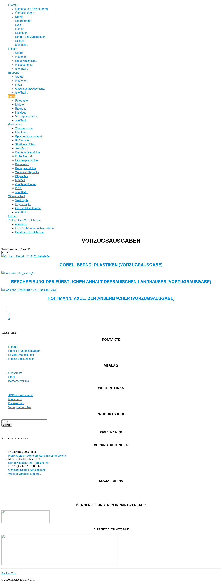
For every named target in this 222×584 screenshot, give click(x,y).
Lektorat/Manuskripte (21, 355)
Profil (11, 377)
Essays (19, 41)
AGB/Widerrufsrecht (20, 395)
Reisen (12, 49)
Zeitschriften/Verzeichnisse (24, 220)
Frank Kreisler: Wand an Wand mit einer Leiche (37, 455)
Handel (12, 347)
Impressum (15, 399)
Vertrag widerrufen (19, 407)
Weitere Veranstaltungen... (24, 474)
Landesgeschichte (26, 160)
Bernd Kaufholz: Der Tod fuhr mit (28, 463)
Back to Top (8, 573)
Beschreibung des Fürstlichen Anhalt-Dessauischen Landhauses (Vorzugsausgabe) (111, 281)
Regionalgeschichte (27, 152)
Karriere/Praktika (18, 381)
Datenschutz (16, 403)
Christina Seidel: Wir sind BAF (27, 470)
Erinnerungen (23, 21)
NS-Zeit (20, 180)
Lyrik (18, 25)
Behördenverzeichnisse (29, 232)
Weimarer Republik (27, 172)
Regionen (21, 57)
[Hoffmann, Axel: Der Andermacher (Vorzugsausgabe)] (28, 290)
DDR (18, 188)
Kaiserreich (22, 164)
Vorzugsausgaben (26, 116)
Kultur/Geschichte (26, 61)
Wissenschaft (16, 196)
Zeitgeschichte (24, 128)
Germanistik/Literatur (28, 208)
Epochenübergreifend (28, 136)
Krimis (19, 17)
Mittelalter (21, 132)
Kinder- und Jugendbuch (30, 37)
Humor (19, 29)
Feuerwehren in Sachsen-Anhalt (35, 228)
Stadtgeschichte (25, 144)
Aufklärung (22, 148)
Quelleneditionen (25, 184)
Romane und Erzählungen (31, 9)
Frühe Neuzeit (24, 156)
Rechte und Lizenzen (21, 359)
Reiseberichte (23, 65)
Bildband (13, 73)
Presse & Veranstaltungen (24, 351)
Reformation (22, 140)
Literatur (13, 5)
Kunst (11, 96)
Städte (19, 53)
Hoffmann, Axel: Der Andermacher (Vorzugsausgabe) (111, 298)
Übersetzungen (24, 13)
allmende (21, 224)
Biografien (21, 176)
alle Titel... (21, 45)
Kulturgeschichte (25, 168)
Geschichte (15, 124)
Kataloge (20, 112)
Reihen (12, 216)
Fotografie (21, 100)
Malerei (19, 104)
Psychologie (23, 204)
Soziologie (21, 200)
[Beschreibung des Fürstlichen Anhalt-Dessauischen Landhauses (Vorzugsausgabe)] (17, 273)
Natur (18, 84)
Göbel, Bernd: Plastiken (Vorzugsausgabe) (111, 265)
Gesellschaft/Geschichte (30, 88)
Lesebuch (21, 33)
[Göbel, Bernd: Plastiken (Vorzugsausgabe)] (25, 256)
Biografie (20, 108)
